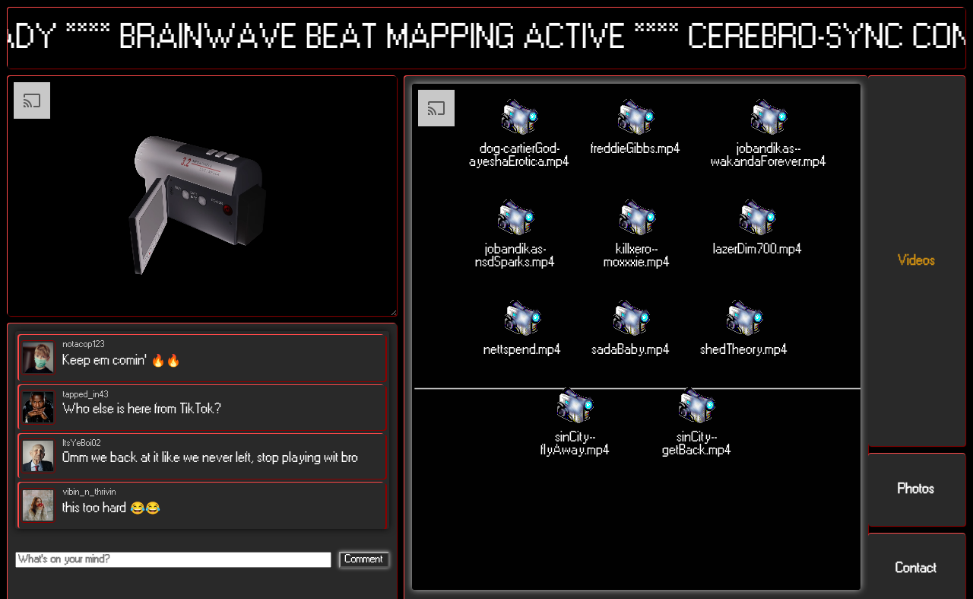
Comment (364, 559)
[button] (520, 134)
